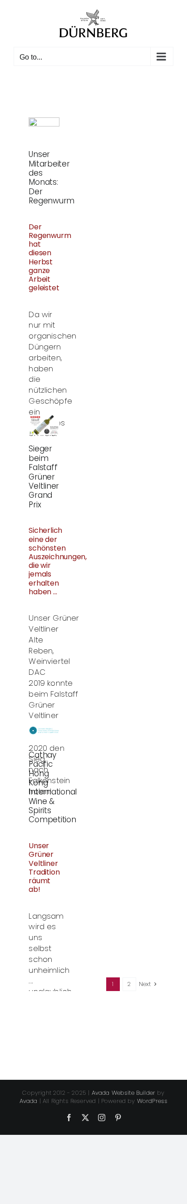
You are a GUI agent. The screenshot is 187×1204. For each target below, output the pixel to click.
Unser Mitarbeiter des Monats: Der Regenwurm (51, 177)
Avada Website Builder (124, 1092)
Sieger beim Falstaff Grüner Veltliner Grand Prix (44, 476)
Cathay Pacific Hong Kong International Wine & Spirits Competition (53, 787)
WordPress (152, 1101)
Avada (29, 1101)
